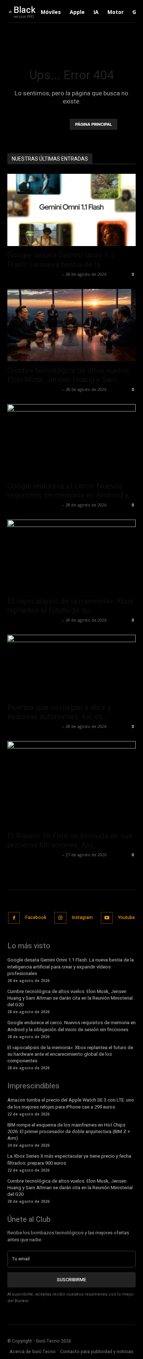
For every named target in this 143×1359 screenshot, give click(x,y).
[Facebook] (14, 918)
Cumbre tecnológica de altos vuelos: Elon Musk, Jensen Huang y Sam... (68, 375)
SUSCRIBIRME (71, 1279)
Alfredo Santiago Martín (33, 274)
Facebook (35, 917)
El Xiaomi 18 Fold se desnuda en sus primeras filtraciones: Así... (69, 840)
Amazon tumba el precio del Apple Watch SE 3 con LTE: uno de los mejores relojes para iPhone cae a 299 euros (70, 1103)
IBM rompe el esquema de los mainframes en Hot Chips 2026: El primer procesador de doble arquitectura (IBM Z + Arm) (68, 1131)
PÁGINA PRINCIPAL (93, 124)
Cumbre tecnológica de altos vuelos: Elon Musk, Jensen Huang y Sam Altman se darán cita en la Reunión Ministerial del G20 (70, 998)
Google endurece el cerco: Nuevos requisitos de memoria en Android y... (70, 490)
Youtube (126, 917)
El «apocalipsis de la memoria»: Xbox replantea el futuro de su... (70, 606)
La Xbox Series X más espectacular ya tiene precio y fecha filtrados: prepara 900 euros (69, 1159)
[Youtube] (107, 918)
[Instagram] (60, 918)
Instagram (82, 917)
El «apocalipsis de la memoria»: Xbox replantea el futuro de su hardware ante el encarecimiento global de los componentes (70, 1054)
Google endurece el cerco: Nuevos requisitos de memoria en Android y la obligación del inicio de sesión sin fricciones (71, 1026)
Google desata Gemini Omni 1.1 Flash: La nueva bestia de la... (61, 260)
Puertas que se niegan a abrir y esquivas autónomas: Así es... (59, 712)
